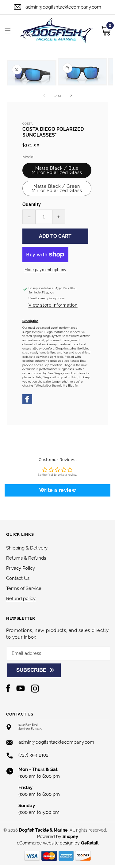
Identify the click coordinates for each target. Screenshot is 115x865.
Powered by (57, 836)
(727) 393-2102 (33, 755)
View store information (53, 305)
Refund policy (21, 598)
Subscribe (31, 670)
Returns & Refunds (26, 558)
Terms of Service (23, 588)
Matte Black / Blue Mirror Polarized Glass (57, 170)
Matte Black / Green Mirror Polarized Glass (57, 188)
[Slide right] (71, 95)
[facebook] (27, 403)
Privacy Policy (20, 568)
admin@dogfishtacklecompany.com (63, 7)
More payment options (45, 270)
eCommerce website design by (49, 842)
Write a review (57, 490)
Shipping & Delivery (27, 548)
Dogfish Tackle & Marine (43, 830)
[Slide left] (44, 95)
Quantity (31, 204)
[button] (7, 30)
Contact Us (17, 578)
